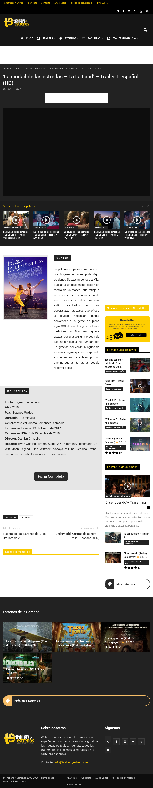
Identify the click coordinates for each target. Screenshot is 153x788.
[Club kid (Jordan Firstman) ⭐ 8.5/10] (140, 444)
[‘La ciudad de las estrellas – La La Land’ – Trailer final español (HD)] (16, 220)
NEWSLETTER (102, 2)
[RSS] (135, 11)
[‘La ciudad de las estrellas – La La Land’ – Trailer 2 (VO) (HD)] (107, 220)
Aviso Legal (60, 2)
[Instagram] (129, 11)
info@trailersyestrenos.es (71, 762)
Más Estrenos (125, 584)
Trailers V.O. (40, 227)
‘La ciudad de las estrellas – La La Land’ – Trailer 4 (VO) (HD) (46, 235)
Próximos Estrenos (27, 700)
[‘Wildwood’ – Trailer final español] (140, 425)
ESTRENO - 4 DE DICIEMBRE (113, 447)
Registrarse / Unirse (13, 2)
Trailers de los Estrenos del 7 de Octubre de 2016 (24, 536)
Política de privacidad (81, 2)
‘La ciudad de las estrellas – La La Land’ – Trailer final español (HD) (16, 235)
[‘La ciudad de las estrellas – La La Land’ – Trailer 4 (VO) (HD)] (46, 220)
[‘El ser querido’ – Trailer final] (127, 486)
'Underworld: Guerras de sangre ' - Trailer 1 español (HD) (77, 536)
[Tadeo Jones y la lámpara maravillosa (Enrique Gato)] (76, 637)
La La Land (25, 517)
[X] (141, 11)
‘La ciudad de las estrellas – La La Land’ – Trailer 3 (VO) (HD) (76, 235)
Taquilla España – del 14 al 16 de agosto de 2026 (114, 363)
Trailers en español (13, 227)
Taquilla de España (115, 371)
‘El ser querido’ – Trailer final (126, 502)
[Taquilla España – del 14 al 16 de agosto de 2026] (140, 365)
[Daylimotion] (117, 10)
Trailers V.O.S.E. (114, 388)
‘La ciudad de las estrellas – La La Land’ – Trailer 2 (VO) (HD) (107, 235)
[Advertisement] (76, 55)
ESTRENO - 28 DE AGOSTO (133, 562)
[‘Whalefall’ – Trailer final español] (140, 405)
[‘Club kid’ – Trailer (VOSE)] (140, 386)
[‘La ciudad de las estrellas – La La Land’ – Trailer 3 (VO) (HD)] (76, 220)
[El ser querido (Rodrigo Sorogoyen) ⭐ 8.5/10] (113, 557)
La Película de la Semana (122, 467)
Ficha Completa (51, 476)
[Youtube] (147, 11)
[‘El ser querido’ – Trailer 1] (113, 537)
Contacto (45, 2)
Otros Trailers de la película (19, 206)
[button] (145, 30)
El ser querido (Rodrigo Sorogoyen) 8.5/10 (120, 640)
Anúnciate (32, 2)
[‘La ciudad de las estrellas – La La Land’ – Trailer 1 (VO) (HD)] (137, 220)
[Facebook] (123, 11)
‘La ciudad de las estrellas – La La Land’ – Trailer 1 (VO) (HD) (137, 235)
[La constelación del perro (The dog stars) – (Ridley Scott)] (27, 637)
